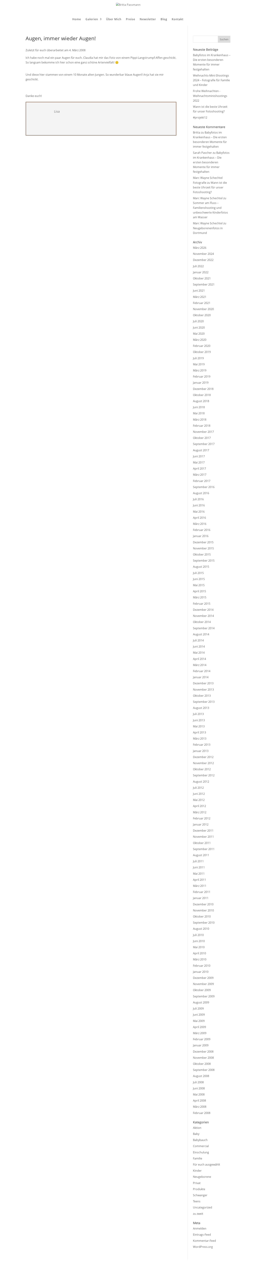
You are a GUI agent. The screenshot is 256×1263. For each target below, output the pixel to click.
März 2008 (199, 1107)
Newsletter (148, 19)
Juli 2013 (198, 714)
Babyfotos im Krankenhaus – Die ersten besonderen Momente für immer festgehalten (211, 162)
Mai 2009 (199, 1021)
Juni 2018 (199, 407)
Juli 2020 (198, 321)
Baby (196, 1134)
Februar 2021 (201, 303)
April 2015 (199, 591)
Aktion (197, 1128)
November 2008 (203, 1058)
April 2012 (199, 806)
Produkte (199, 1189)
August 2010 (201, 929)
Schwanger (200, 1195)
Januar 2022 (200, 272)
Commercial (201, 1146)
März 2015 (199, 597)
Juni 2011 (199, 867)
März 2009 (199, 1033)
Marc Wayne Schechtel (208, 198)
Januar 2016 (200, 536)
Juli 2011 (198, 861)
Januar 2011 (200, 898)
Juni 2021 (199, 290)
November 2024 (203, 254)
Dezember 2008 (203, 1051)
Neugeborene (202, 1177)
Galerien (92, 19)
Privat (197, 1183)
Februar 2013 (201, 745)
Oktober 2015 (202, 554)
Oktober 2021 (202, 278)
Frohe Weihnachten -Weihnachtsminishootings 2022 (210, 95)
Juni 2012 (199, 794)
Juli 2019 (198, 358)
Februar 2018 (201, 426)
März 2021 (199, 297)
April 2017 (199, 468)
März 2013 (199, 738)
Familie (197, 1158)
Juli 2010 (198, 935)
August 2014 (201, 634)
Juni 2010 (199, 941)
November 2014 (203, 616)
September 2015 (204, 560)
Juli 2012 (198, 788)
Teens (196, 1201)
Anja (146, 75)
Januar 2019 (200, 383)
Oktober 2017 (202, 438)
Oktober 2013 (202, 696)
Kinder (197, 1171)
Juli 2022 (198, 266)
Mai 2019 (199, 364)
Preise (130, 19)
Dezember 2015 (203, 542)
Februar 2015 (201, 604)
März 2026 (199, 248)
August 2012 (201, 781)
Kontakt (177, 19)
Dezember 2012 (203, 757)
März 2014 (199, 665)
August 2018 (201, 401)
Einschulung (201, 1152)
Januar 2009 (200, 1045)
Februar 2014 (201, 671)
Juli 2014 (198, 640)
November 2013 (203, 689)
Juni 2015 (199, 579)
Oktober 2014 (202, 622)
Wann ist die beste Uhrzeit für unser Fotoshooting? (210, 187)
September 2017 (204, 444)
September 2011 (204, 849)
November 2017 (203, 432)
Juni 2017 (199, 456)
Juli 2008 (198, 1082)
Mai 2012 (199, 800)
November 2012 (203, 763)
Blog (164, 19)
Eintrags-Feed (202, 1235)
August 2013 (201, 708)
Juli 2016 (198, 499)
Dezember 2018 (203, 389)
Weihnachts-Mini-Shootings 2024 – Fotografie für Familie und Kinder (211, 80)
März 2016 (199, 524)
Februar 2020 (201, 346)
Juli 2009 (198, 1008)
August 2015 (201, 567)
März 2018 (199, 419)
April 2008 (199, 1100)
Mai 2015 (199, 585)
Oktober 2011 (202, 843)
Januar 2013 (200, 751)
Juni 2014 (199, 646)
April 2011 (199, 880)
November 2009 (203, 984)
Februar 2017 (201, 481)
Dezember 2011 (203, 830)
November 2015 (203, 548)
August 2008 (201, 1076)
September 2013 (204, 702)
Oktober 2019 (202, 352)
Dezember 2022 (203, 260)
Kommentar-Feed (204, 1241)
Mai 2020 (199, 334)
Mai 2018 (199, 413)
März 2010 (199, 959)
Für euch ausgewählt (206, 1164)
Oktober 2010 (202, 916)
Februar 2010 (201, 966)
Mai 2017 (199, 462)
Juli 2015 (198, 573)
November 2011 (203, 837)
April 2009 (199, 1027)
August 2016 (201, 493)
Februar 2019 (201, 376)
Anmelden (199, 1228)
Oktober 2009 (202, 990)
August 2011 (201, 855)
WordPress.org (203, 1247)
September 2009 (204, 996)
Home (76, 19)
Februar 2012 (201, 818)
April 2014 (199, 659)
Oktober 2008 (202, 1064)
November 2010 (203, 910)
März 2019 (199, 370)
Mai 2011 (199, 874)
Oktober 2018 (202, 395)
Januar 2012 (200, 824)
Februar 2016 (201, 530)
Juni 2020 (199, 327)
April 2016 (199, 518)
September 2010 (204, 923)
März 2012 (199, 812)
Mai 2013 (199, 726)
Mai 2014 (199, 653)
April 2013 (199, 732)
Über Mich (113, 19)
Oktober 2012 (202, 769)
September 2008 (204, 1070)
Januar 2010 (200, 972)
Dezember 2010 (203, 904)
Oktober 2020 (202, 315)
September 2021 (204, 284)
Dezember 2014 (203, 610)
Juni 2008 (199, 1088)
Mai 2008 (199, 1094)
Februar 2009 (201, 1039)
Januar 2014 (200, 677)
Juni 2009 (199, 1015)
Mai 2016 (199, 511)
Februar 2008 (201, 1113)
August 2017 (201, 450)
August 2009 (201, 1002)
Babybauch (200, 1140)
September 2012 (204, 775)
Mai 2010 (199, 947)
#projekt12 (200, 117)
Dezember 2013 (203, 683)
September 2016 (204, 487)
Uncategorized (202, 1207)
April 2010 (199, 953)
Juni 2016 (199, 505)
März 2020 (199, 340)
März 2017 (199, 475)
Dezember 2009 (203, 978)
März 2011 (199, 886)
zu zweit (198, 1214)
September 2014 (204, 628)
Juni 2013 (199, 720)
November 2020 (203, 309)
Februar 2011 (201, 892)
